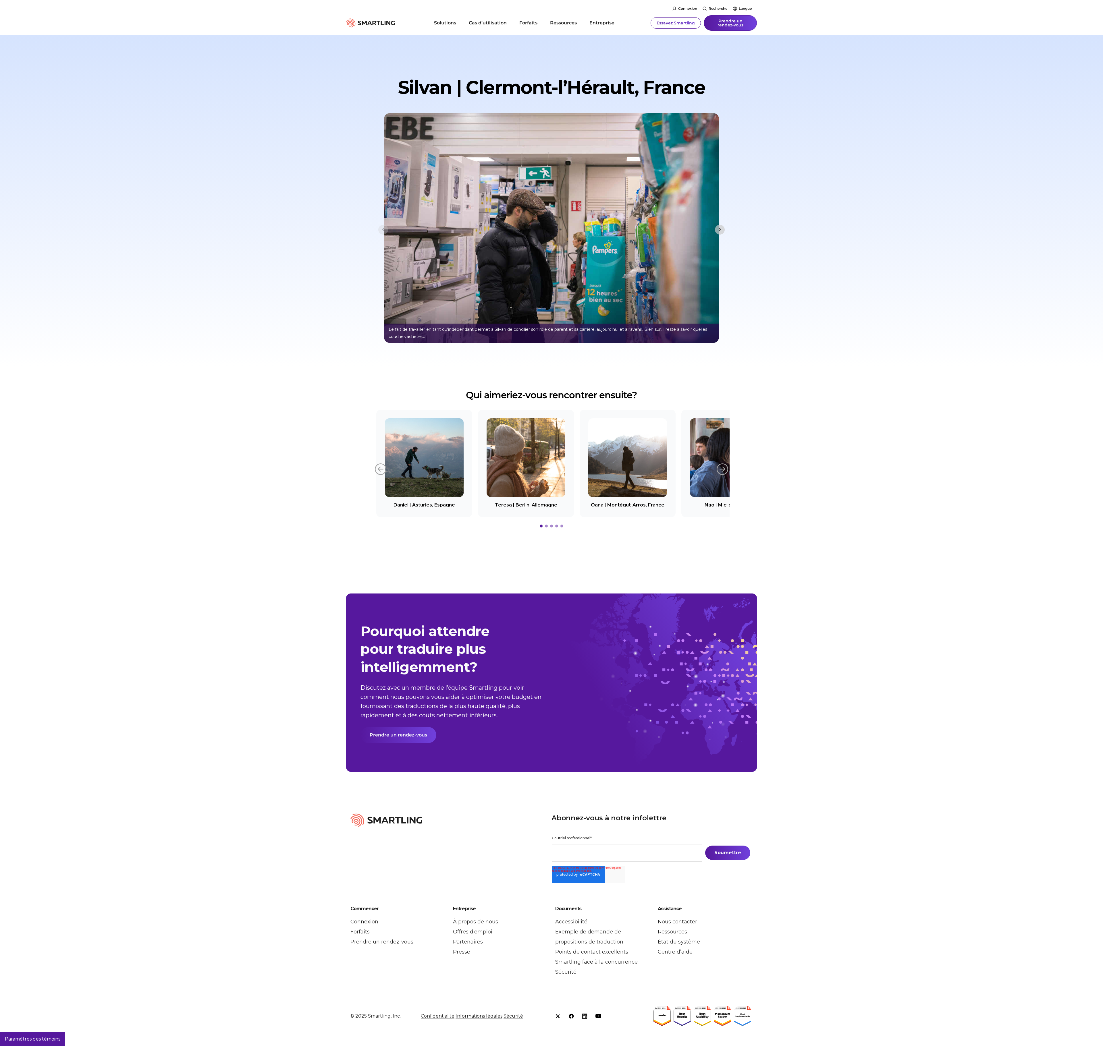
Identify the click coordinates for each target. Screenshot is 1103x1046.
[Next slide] (720, 230)
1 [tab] (541, 526)
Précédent (380, 468)
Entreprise (601, 23)
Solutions (445, 23)
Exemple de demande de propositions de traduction (589, 937)
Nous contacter (677, 922)
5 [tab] (561, 526)
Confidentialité (437, 1016)
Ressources (563, 23)
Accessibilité (571, 922)
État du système (679, 942)
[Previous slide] (383, 230)
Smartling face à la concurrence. (597, 962)
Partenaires (468, 942)
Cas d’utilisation (488, 23)
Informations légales (479, 1016)
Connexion (687, 8)
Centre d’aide (675, 952)
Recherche (718, 8)
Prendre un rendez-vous (730, 23)
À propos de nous (475, 922)
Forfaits (528, 23)
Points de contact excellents (591, 952)
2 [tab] (546, 526)
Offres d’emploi (472, 932)
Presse (461, 952)
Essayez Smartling (676, 23)
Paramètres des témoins (32, 1039)
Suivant (722, 468)
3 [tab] (551, 526)
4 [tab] (556, 526)
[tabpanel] (424, 463)
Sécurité (565, 972)
